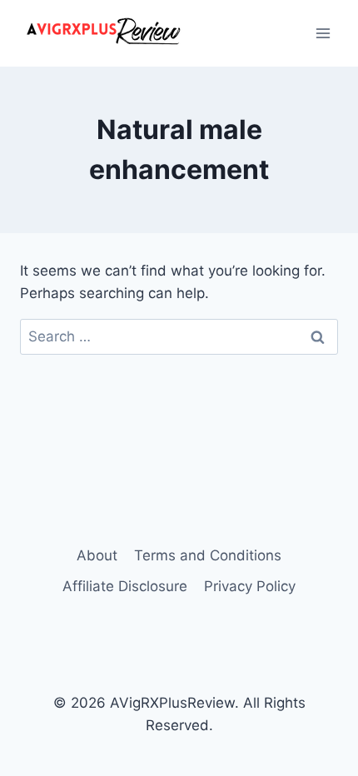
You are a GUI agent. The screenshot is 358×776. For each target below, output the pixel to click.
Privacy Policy (250, 586)
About (97, 555)
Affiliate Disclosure (124, 586)
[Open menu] (322, 33)
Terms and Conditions (207, 555)
